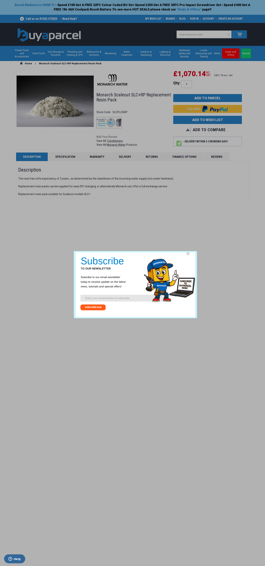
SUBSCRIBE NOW (93, 307)
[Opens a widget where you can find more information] (14, 559)
